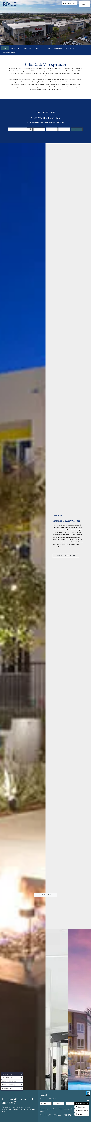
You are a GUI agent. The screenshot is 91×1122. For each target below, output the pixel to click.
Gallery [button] (39, 48)
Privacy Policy (68, 1109)
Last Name (57, 1103)
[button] (84, 4)
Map (48, 48)
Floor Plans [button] (27, 48)
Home (5, 48)
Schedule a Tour (9, 52)
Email (69, 1103)
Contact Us (69, 48)
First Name (44, 1103)
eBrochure (58, 48)
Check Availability (45, 895)
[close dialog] (88, 1093)
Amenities (15, 48)
